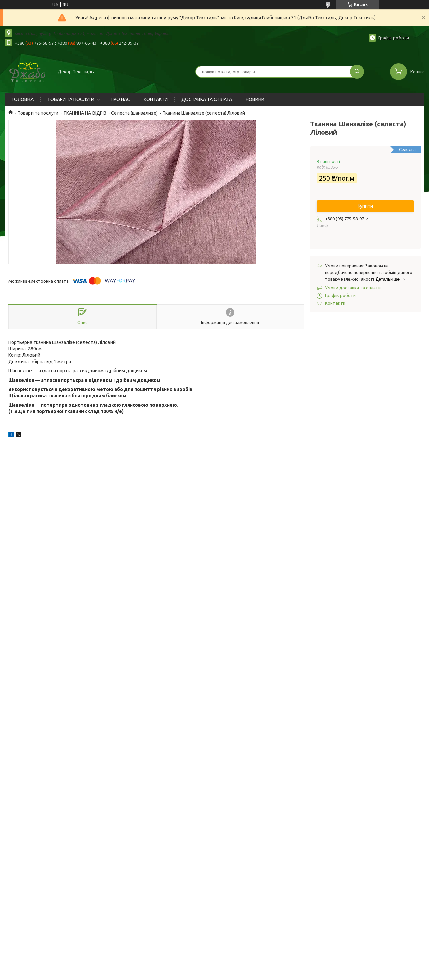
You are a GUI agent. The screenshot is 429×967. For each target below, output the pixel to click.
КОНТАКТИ (156, 99)
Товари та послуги (38, 113)
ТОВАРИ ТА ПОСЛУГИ (70, 99)
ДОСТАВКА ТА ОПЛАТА (206, 99)
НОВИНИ (255, 99)
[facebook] (11, 435)
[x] (18, 435)
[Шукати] (357, 72)
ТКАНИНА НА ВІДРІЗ (84, 113)
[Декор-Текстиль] (27, 71)
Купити (365, 206)
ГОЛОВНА (23, 99)
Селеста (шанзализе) (134, 113)
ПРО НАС (120, 99)
